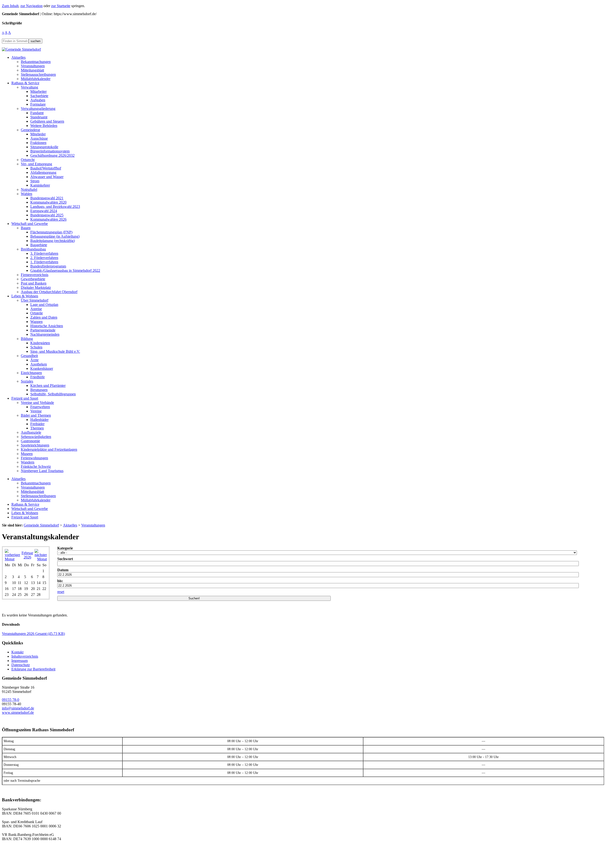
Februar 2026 (27, 555)
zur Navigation (31, 6)
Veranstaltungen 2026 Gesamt (33, 634)
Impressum (19, 661)
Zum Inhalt (10, 6)
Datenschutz (20, 665)
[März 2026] (41, 559)
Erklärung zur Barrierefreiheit (33, 669)
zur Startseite (60, 6)
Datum (62, 570)
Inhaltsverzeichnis (24, 656)
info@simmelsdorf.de (18, 708)
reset (60, 592)
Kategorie (65, 548)
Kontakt (17, 652)
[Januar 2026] (12, 559)
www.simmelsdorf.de (18, 712)
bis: (60, 581)
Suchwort (65, 559)
